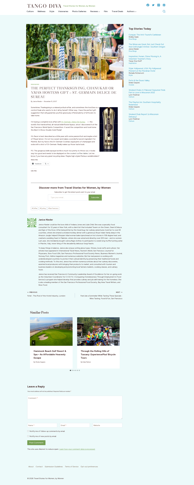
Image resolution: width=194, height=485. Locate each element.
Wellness (41, 11)
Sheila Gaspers (40, 362)
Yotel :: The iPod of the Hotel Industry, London (46, 294)
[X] (153, 5)
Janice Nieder (37, 101)
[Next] (116, 343)
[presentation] (51, 331)
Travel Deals (117, 11)
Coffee (34, 208)
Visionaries (63, 11)
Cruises (131, 85)
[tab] (70, 370)
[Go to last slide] (33, 343)
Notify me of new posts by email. (43, 436)
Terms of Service (71, 467)
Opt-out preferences (89, 467)
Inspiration (133, 63)
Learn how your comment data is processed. (77, 449)
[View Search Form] (164, 11)
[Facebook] (148, 5)
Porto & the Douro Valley (139, 80)
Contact (39, 467)
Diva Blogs (35, 84)
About (31, 467)
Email (63, 425)
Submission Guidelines (54, 467)
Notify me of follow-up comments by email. (47, 431)
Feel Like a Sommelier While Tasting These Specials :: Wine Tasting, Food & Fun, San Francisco (101, 295)
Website (96, 425)
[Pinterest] (164, 5)
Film (106, 11)
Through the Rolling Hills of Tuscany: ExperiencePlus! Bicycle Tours (98, 354)
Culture (30, 11)
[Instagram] (158, 5)
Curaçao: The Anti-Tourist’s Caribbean (145, 35)
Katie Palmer (87, 362)
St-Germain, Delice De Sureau (73, 122)
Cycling (43, 208)
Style (51, 11)
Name (31, 425)
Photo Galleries (79, 11)
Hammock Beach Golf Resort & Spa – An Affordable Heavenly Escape (50, 354)
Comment (33, 398)
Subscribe (95, 197)
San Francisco (53, 208)
